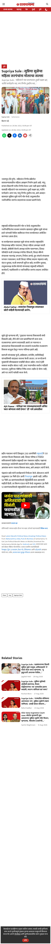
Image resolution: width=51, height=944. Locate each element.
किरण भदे (5, 121)
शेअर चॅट (20, 549)
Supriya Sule (18, 595)
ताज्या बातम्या (7, 9)
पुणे (40, 9)
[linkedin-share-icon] (20, 137)
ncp (10, 595)
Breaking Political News (37, 536)
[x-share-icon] (9, 137)
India (18, 538)
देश (27, 9)
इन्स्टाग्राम (14, 549)
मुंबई (33, 9)
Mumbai (30, 538)
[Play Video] (25, 505)
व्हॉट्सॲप (38, 549)
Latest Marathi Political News (17, 536)
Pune (23, 538)
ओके (25, 940)
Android (26, 544)
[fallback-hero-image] (11, 668)
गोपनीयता (17, 934)
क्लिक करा (44, 528)
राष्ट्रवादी (40, 454)
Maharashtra (11, 538)
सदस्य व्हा (14, 523)
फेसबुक (4, 549)
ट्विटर (8, 549)
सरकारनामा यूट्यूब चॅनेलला (21, 552)
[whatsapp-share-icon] (4, 137)
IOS (34, 544)
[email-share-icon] (25, 137)
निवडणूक (29, 477)
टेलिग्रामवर (27, 549)
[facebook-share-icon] (15, 137)
